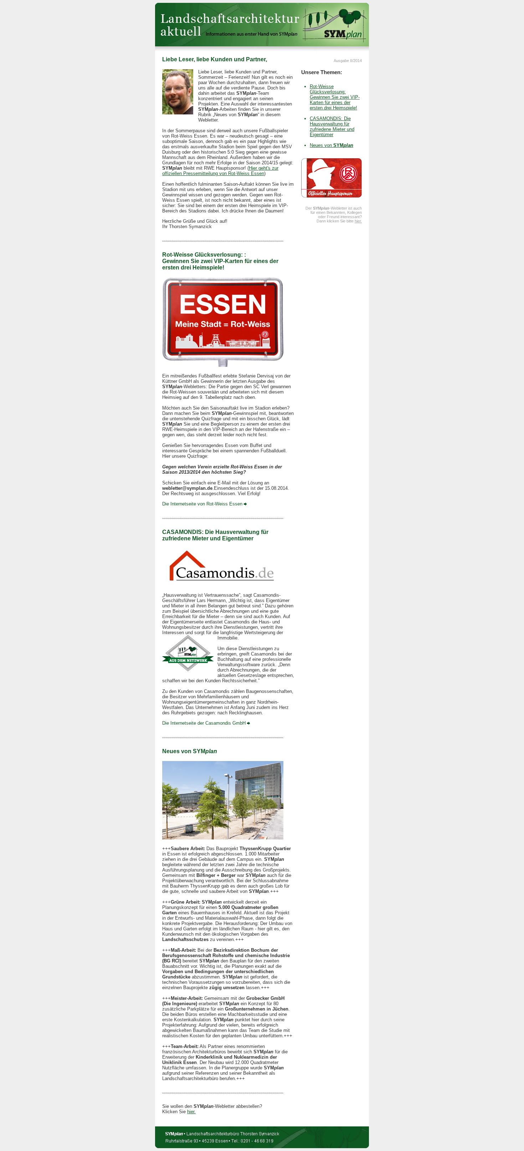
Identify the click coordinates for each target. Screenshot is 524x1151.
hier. (191, 1111)
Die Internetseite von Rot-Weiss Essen (203, 504)
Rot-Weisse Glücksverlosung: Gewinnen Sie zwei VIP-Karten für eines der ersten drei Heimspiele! (335, 97)
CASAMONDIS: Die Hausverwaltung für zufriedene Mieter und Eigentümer (332, 126)
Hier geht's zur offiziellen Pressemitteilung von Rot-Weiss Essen (220, 170)
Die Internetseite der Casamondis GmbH (204, 723)
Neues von (331, 145)
